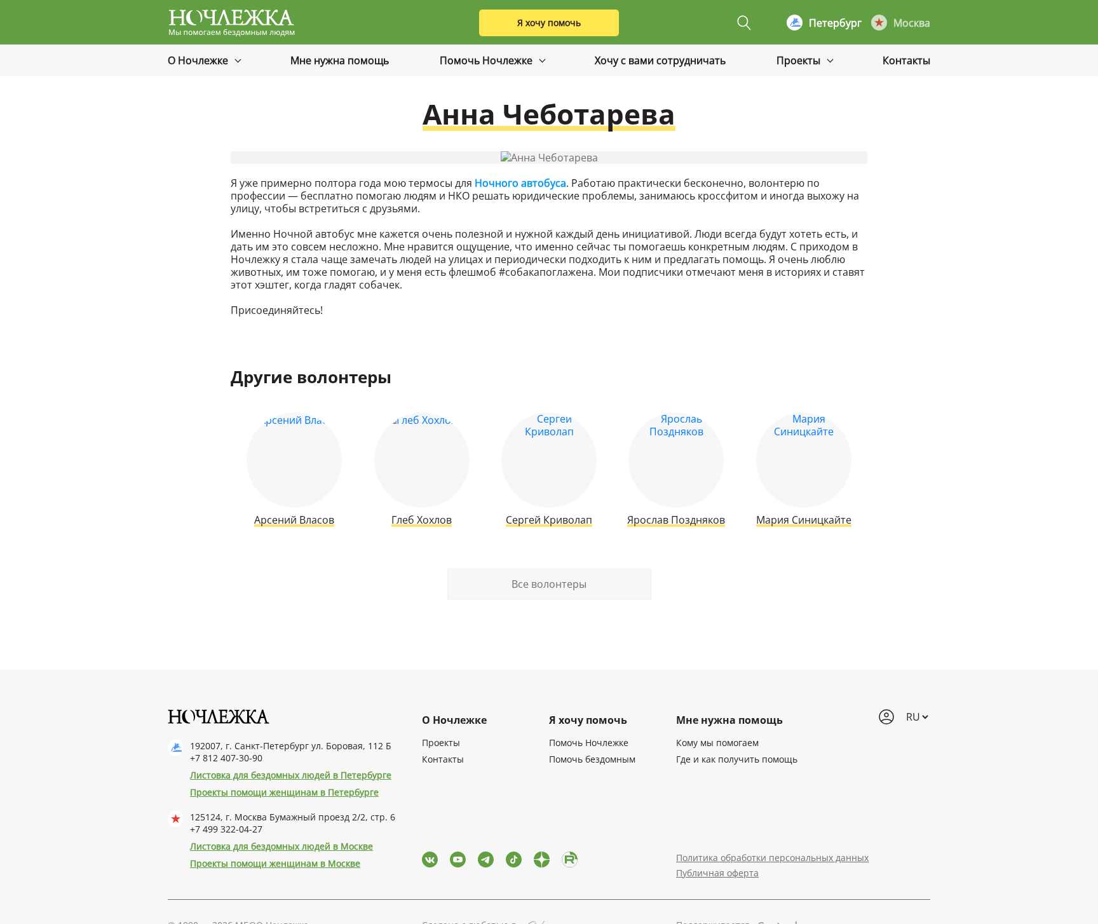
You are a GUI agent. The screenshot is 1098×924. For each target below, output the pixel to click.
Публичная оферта (717, 873)
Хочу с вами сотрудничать (660, 60)
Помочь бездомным (592, 759)
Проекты (799, 60)
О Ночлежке (199, 60)
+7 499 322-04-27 (226, 829)
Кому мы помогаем (717, 743)
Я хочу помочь (549, 23)
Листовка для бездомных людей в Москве (281, 846)
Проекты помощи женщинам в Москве (275, 863)
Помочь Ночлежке (487, 60)
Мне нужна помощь (339, 60)
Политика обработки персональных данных (772, 858)
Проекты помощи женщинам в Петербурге (284, 792)
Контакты (906, 60)
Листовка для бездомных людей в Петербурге (290, 775)
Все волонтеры (549, 584)
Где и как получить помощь (736, 759)
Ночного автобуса (520, 183)
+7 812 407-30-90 (226, 758)
